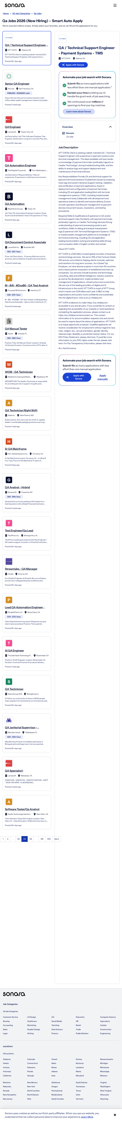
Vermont (79, 1099)
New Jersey (7, 1099)
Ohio (29, 1099)
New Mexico (32, 1082)
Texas (78, 1091)
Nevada (6, 1091)
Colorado (31, 1059)
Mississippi (104, 1071)
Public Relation (82, 1033)
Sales (5, 1029)
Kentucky (80, 1063)
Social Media (56, 1021)
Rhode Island (56, 1095)
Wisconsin (104, 1095)
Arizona (6, 1067)
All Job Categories (10, 1011)
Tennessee (80, 1086)
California (7, 1075)
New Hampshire (9, 1095)
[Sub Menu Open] (110, 126)
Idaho (53, 1063)
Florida (30, 1071)
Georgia (30, 1075)
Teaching (55, 1025)
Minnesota (104, 1067)
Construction (105, 1029)
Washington (105, 1086)
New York (31, 1086)
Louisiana (80, 1067)
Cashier (103, 1025)
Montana (7, 1082)
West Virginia (105, 1091)
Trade (78, 1029)
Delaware (31, 1067)
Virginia (103, 1082)
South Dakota (81, 1082)
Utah (78, 1095)
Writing (30, 1033)
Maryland (80, 1075)
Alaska (6, 1063)
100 (49, 839)
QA (52, 1017)
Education (80, 1017)
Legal (5, 1033)
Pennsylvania (56, 1091)
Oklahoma (55, 1082)
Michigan (104, 1063)
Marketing (31, 1025)
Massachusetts (106, 1059)
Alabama (7, 1059)
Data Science (57, 1029)
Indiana (54, 1071)
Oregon (54, 1086)
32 (18, 839)
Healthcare (32, 1021)
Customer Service (10, 1017)
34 (30, 839)
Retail (78, 1025)
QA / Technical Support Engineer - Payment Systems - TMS (86, 50)
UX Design (31, 1017)
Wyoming (104, 1099)
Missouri (103, 1075)
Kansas (79, 1059)
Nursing (6, 1021)
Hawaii (54, 1059)
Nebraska (7, 1086)
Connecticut (32, 1063)
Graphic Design (33, 1029)
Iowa (53, 1075)
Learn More (87, 1116)
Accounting (8, 1025)
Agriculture (105, 1021)
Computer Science (108, 1017)
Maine (78, 1071)
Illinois (54, 1067)
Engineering (105, 1033)
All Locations (8, 1053)
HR (77, 1021)
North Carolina (33, 1091)
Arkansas (7, 1071)
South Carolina (57, 1099)
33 (24, 839)
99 (42, 839)
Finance (54, 1033)
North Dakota (33, 1095)
